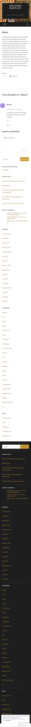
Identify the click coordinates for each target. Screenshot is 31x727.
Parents (4, 371)
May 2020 (5, 283)
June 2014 (5, 297)
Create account (6, 418)
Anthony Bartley (15, 7)
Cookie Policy (8, 720)
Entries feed (5, 427)
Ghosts (4, 321)
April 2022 (5, 261)
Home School (6, 330)
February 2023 (6, 247)
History (4, 326)
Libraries (4, 353)
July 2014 (5, 292)
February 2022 (6, 265)
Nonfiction (5, 366)
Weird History (6, 185)
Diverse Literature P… (13, 217)
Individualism (6, 344)
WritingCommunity (7, 402)
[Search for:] (15, 159)
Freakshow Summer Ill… (13, 213)
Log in (4, 422)
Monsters (5, 362)
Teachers (4, 380)
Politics (4, 375)
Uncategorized (6, 384)
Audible (4, 312)
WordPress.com (6, 436)
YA (3, 407)
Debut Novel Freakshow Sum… (16, 213)
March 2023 (5, 243)
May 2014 (5, 301)
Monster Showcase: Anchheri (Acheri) (12, 203)
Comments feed (6, 431)
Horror (4, 335)
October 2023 (6, 234)
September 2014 (7, 288)
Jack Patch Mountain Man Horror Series (13, 181)
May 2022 (5, 256)
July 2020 (5, 274)
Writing (4, 398)
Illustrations (5, 339)
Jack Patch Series (7, 348)
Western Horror (6, 393)
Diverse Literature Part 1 (16, 217)
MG (3, 357)
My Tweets (5, 170)
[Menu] (4, 24)
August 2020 (5, 270)
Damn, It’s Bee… (11, 220)
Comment (23, 149)
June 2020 (5, 279)
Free (3, 317)
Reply (8, 125)
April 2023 (5, 238)
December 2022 (6, 252)
